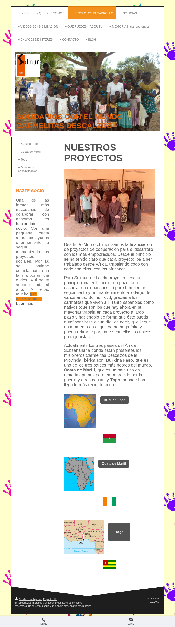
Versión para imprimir (30, 599)
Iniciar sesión (153, 598)
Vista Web (155, 602)
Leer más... (26, 303)
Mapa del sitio (50, 599)
